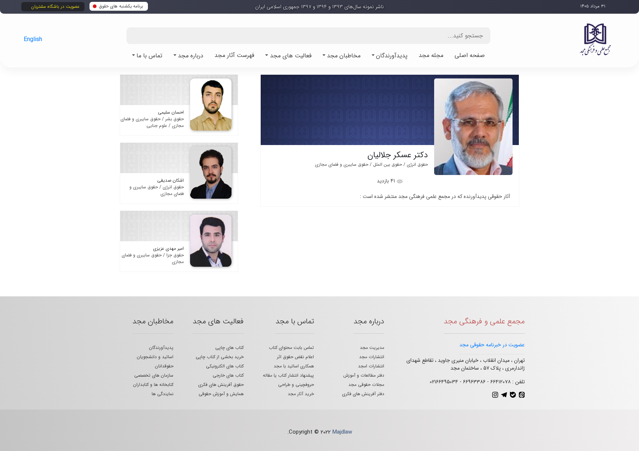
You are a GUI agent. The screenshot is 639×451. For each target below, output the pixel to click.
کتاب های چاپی (229, 347)
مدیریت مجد (372, 347)
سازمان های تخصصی (153, 375)
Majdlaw (342, 432)
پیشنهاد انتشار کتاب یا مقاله (288, 375)
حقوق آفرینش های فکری (221, 384)
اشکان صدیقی (170, 180)
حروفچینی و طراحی (296, 384)
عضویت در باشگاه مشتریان (55, 6)
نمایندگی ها (162, 393)
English (33, 39)
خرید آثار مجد (301, 393)
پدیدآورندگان (161, 347)
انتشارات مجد (371, 356)
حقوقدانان (164, 366)
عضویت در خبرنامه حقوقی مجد (492, 345)
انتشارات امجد (371, 366)
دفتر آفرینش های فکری (363, 393)
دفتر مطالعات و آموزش (363, 375)
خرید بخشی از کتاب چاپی (220, 356)
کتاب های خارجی (228, 375)
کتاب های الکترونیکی (225, 366)
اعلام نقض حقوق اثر (295, 356)
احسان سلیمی (171, 112)
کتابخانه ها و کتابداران (153, 384)
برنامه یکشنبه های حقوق (121, 6)
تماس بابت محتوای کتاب (291, 347)
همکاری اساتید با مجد (294, 366)
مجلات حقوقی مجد (366, 384)
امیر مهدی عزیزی (168, 248)
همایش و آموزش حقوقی (221, 393)
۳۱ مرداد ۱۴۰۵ (592, 6)
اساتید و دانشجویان (155, 356)
